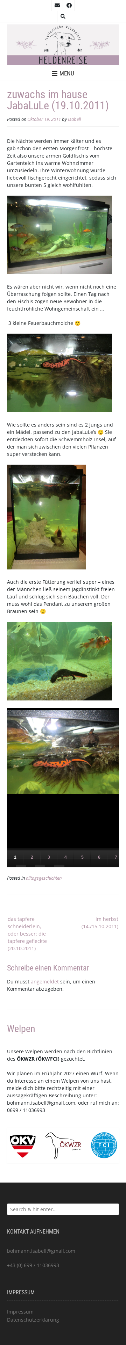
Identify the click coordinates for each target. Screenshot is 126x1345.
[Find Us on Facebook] (69, 5)
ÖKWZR (26, 1058)
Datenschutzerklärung (33, 1319)
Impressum (20, 1311)
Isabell (74, 119)
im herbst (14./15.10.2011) (100, 923)
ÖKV (43, 1058)
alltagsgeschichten (44, 878)
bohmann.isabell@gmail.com (41, 1102)
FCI (54, 1058)
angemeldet (45, 981)
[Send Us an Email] (57, 5)
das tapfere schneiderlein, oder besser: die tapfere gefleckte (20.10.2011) (27, 934)
